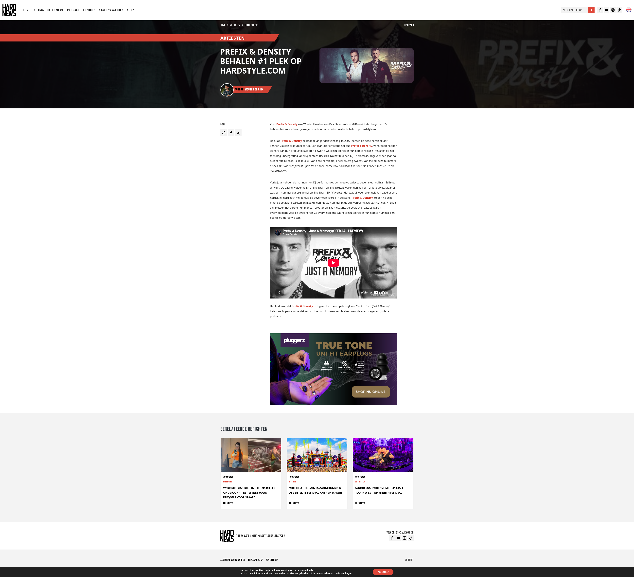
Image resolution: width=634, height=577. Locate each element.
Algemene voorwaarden (232, 560)
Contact (409, 560)
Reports (89, 10)
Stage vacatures (111, 10)
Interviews (55, 10)
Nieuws (39, 10)
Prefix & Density (287, 124)
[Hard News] (9, 10)
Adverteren (272, 560)
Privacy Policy (255, 560)
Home (26, 10)
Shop (130, 10)
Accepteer (383, 571)
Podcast (73, 10)
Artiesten (235, 25)
